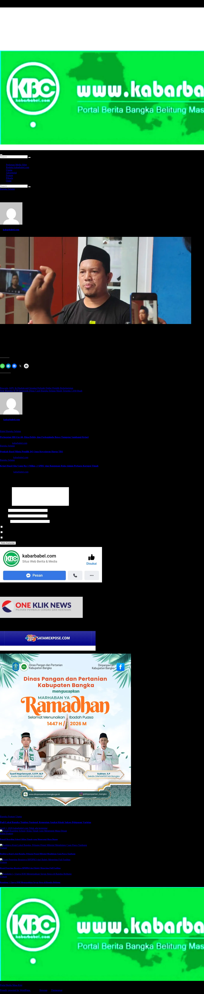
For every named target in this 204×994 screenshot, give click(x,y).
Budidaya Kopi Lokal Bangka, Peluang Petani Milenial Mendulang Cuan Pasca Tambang (37, 854)
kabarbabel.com (11, 229)
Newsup (43, 990)
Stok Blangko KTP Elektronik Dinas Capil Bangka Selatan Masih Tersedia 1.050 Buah (41, 391)
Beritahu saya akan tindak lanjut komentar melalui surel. (30, 532)
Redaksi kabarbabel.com (17, 167)
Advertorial (11, 172)
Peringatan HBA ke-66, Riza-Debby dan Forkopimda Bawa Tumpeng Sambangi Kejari (44, 437)
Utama (9, 170)
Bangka (4, 816)
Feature (9, 175)
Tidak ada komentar (38, 828)
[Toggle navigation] (1, 154)
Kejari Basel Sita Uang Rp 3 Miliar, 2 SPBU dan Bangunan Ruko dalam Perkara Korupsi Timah (49, 466)
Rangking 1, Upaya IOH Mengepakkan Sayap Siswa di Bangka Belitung (30, 882)
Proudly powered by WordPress (15, 990)
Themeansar (56, 990)
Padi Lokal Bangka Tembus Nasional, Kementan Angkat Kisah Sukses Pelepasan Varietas (45, 822)
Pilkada (9, 178)
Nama (3, 510)
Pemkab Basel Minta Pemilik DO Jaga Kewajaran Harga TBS (31, 451)
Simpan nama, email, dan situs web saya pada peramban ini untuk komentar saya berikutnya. (47, 527)
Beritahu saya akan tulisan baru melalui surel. (25, 537)
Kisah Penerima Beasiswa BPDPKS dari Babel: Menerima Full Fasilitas (30, 868)
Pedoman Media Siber (16, 164)
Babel (3, 431)
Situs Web (5, 521)
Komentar (5, 505)
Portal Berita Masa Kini (11, 148)
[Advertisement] (102, 28)
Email (3, 516)
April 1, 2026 (6, 828)
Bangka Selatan (7, 189)
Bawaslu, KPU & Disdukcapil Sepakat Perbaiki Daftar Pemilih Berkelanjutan (36, 388)
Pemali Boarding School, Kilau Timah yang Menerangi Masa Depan (29, 839)
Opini (8, 180)
